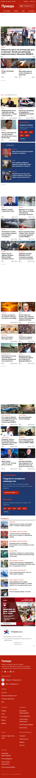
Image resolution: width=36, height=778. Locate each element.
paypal (23, 139)
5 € (21, 132)
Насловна (7, 11)
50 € (21, 135)
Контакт (32, 1)
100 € (27, 135)
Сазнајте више (9, 492)
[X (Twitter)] (8, 671)
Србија (16, 11)
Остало (21, 745)
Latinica (26, 1)
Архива (3, 723)
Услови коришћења (7, 699)
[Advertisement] (18, 20)
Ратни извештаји (25, 732)
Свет (23, 11)
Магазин (4, 717)
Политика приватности (9, 695)
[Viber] (13, 672)
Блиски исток (23, 739)
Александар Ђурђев (26, 724)
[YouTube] (5, 672)
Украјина (22, 736)
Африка (21, 742)
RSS (2, 702)
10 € (26, 132)
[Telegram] (11, 672)
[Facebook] (2, 672)
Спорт (3, 732)
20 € (31, 132)
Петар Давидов (24, 716)
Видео (3, 720)
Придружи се (28, 6)
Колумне (31, 11)
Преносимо (23, 727)
